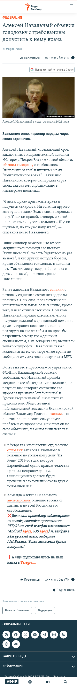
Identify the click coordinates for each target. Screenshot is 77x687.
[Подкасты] (6, 644)
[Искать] (65, 682)
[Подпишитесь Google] (6, 635)
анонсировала (19, 500)
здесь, (27, 531)
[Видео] (48, 682)
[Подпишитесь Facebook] (16, 635)
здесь (43, 531)
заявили (57, 290)
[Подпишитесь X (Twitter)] (25, 635)
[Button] (30, 58)
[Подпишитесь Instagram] (54, 635)
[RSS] (63, 635)
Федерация (12, 18)
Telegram (28, 563)
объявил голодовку (17, 165)
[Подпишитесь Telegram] (44, 635)
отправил (15, 450)
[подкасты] (30, 682)
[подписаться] (16, 644)
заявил (56, 414)
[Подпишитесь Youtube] (35, 635)
